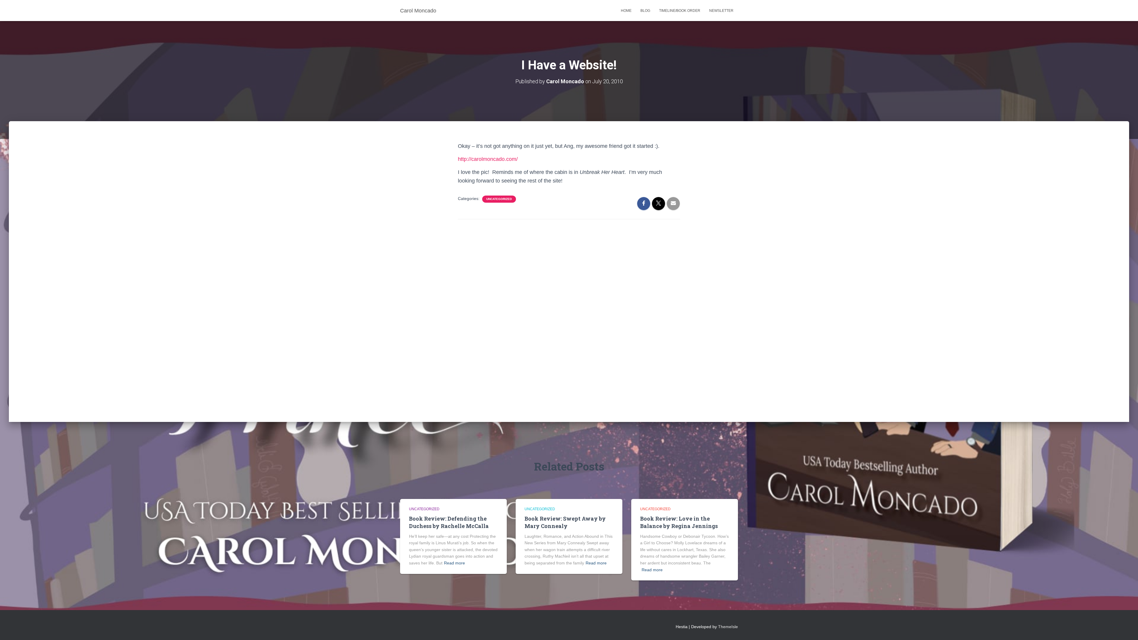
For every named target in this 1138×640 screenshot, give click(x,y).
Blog (645, 11)
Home (626, 11)
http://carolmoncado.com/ (488, 159)
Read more (454, 563)
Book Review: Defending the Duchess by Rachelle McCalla (449, 522)
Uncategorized (499, 199)
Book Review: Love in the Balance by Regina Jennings (679, 522)
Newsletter (721, 11)
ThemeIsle (728, 626)
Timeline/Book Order (679, 11)
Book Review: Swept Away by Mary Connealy (565, 522)
